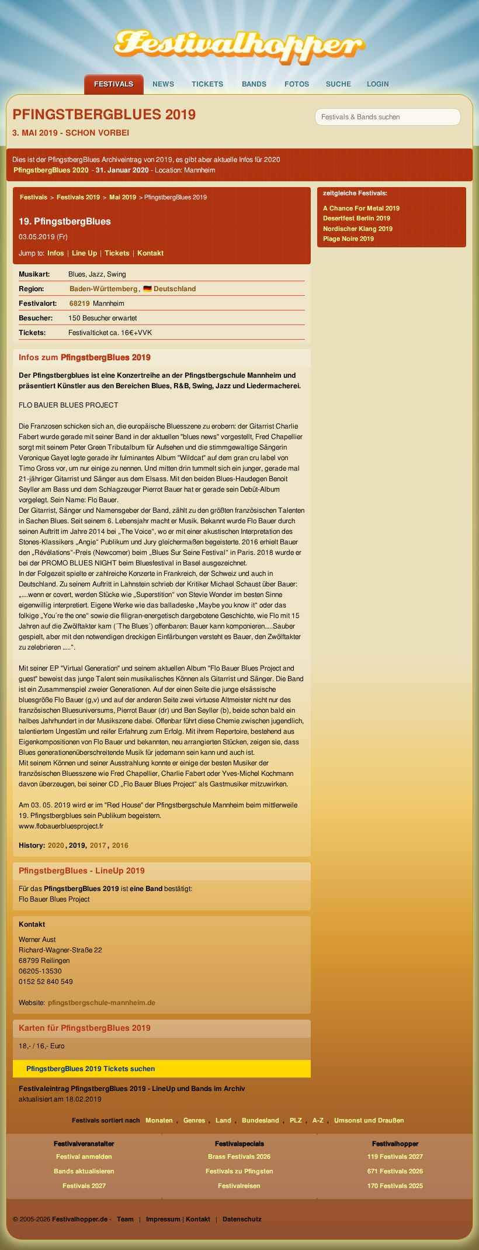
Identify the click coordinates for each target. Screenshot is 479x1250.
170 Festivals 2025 (395, 1186)
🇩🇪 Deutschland (169, 288)
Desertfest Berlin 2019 (356, 218)
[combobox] (388, 117)
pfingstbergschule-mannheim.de (101, 1002)
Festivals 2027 (84, 1186)
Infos (55, 253)
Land (223, 1120)
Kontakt (150, 253)
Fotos (296, 84)
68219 (80, 303)
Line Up (84, 253)
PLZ (296, 1120)
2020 (56, 845)
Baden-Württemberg (103, 288)
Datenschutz (242, 1219)
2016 (120, 845)
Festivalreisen (239, 1186)
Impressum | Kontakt (178, 1219)
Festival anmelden (84, 1157)
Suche (338, 84)
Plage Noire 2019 (348, 239)
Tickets (207, 84)
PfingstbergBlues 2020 (51, 170)
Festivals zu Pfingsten (239, 1171)
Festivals (113, 84)
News (163, 84)
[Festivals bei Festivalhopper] (239, 36)
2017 (98, 845)
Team (125, 1219)
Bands (254, 84)
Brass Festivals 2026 (239, 1157)
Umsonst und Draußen (369, 1120)
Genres (194, 1120)
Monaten (159, 1120)
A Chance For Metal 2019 (361, 208)
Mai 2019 (122, 197)
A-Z (318, 1120)
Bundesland (260, 1120)
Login (378, 84)
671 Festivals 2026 (395, 1171)
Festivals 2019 (78, 197)
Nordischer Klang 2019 (358, 229)
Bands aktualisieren (84, 1171)
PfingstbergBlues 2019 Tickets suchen (90, 1068)
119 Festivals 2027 (395, 1157)
